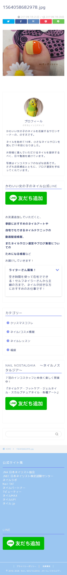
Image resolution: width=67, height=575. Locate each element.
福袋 (13, 350)
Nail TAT (8, 484)
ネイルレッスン (20, 341)
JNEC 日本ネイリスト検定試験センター (28, 476)
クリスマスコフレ (21, 323)
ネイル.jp (9, 503)
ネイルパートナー (14, 488)
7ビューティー (12, 492)
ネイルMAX (10, 496)
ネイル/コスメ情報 (22, 332)
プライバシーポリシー (26, 566)
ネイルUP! (9, 499)
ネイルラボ (10, 480)
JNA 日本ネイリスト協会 (19, 472)
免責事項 (46, 566)
